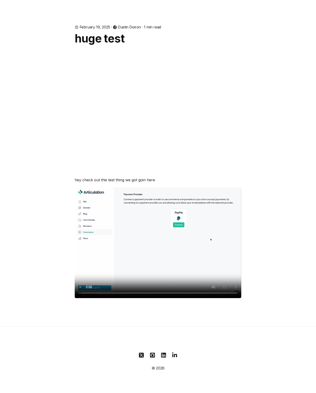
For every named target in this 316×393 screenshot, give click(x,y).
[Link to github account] (152, 355)
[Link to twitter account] (141, 355)
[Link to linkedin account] (163, 355)
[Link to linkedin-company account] (174, 355)
